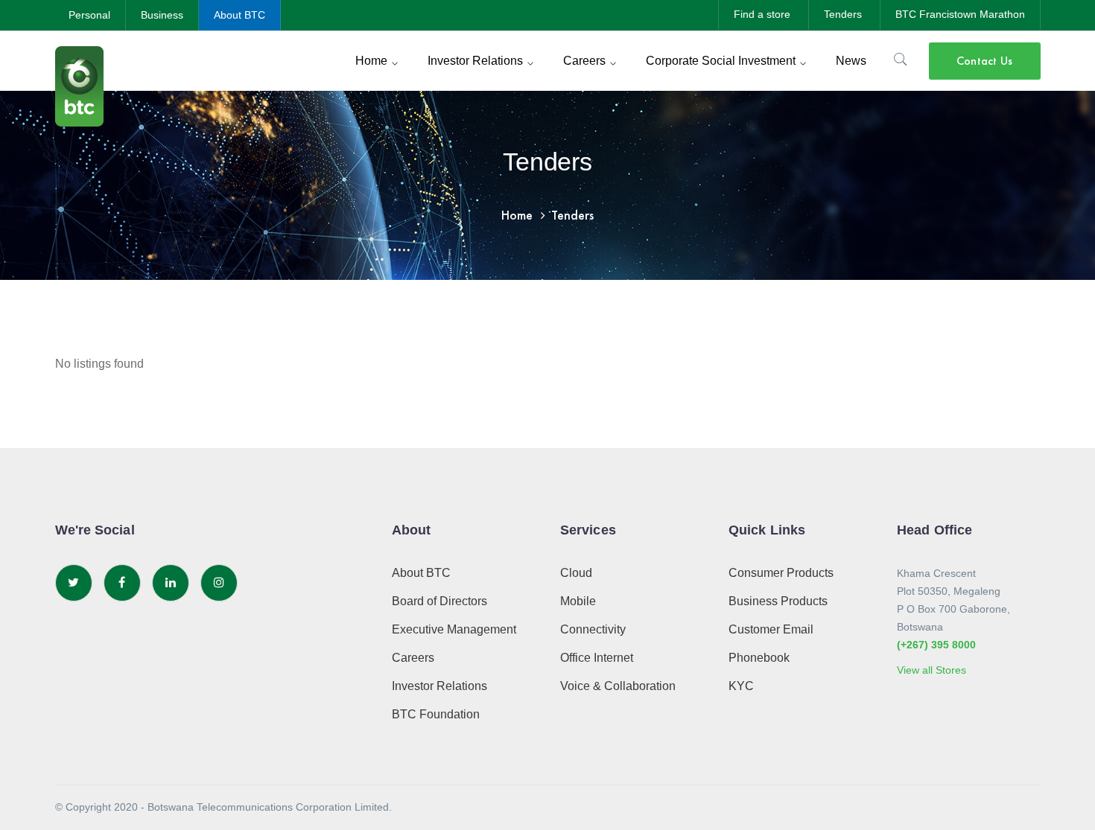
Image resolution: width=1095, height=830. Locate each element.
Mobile (578, 601)
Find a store (762, 14)
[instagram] (219, 582)
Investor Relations (439, 686)
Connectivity (593, 629)
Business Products (778, 601)
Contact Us (984, 60)
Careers (413, 657)
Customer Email (771, 629)
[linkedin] (170, 582)
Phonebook (759, 657)
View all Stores (931, 670)
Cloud (576, 572)
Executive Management (454, 629)
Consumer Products (781, 572)
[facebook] (122, 582)
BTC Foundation (436, 714)
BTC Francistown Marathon (960, 14)
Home (517, 214)
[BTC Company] (79, 85)
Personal (89, 15)
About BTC (239, 15)
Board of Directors (439, 601)
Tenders (843, 14)
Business (162, 15)
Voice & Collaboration (618, 686)
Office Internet (596, 657)
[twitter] (73, 582)
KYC (741, 686)
